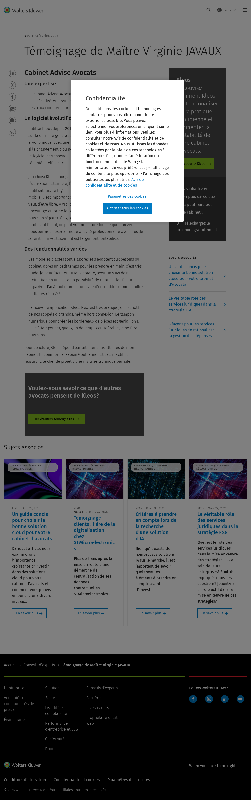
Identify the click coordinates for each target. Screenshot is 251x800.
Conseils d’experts (39, 665)
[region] (127, 151)
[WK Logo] (22, 765)
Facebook (193, 699)
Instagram (209, 699)
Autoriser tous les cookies (127, 208)
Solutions (53, 688)
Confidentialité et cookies (77, 779)
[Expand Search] (208, 10)
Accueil (10, 665)
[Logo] (26, 10)
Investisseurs (97, 707)
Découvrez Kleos (192, 164)
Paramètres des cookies (127, 196)
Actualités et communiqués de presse (19, 704)
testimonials (57, 419)
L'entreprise (14, 688)
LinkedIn (225, 699)
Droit (49, 749)
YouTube (240, 699)
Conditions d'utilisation (25, 779)
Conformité (54, 739)
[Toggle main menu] (243, 10)
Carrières (94, 698)
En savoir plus (27, 613)
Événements (14, 719)
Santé (50, 698)
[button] (12, 73)
